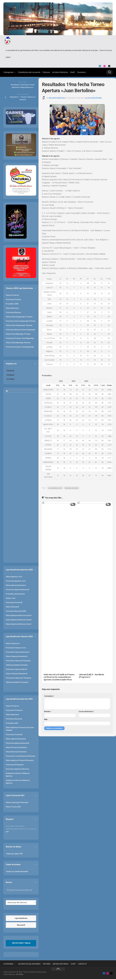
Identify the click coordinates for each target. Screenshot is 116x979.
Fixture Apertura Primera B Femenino (20, 760)
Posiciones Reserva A (14, 719)
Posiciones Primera (13, 299)
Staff (72, 72)
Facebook (10, 371)
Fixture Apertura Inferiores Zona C (18, 624)
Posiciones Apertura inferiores (17, 769)
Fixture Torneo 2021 (13, 807)
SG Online (19, 974)
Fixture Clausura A (12, 643)
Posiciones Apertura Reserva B (17, 743)
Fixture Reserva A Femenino (16, 752)
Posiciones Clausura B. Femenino (18, 678)
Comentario (49, 696)
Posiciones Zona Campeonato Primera (20, 321)
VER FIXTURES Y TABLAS (21, 943)
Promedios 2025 (12, 304)
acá (7, 831)
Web (45, 719)
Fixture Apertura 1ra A (14, 577)
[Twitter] (109, 66)
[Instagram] (104, 66)
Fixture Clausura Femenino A (16, 656)
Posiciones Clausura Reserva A (17, 652)
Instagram (10, 375)
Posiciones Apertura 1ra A (15, 581)
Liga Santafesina (94, 98)
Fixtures (46, 72)
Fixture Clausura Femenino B (16, 674)
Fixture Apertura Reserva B (16, 739)
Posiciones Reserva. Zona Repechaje (20, 347)
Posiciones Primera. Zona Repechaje (20, 338)
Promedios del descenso (15, 594)
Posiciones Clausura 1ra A (16, 648)
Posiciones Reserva (13, 312)
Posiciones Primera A (14, 710)
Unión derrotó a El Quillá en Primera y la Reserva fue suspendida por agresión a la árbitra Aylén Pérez (59, 677)
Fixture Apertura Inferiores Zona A (18, 615)
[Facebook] (100, 66)
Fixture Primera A (12, 295)
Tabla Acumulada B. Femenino (17, 682)
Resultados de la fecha (71, 488)
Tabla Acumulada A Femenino (17, 665)
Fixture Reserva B (12, 607)
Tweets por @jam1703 (14, 854)
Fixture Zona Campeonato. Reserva (19, 325)
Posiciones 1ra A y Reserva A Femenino (20, 756)
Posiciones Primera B (14, 602)
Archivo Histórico (60, 72)
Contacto (81, 72)
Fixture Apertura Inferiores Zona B (18, 620)
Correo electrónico (86, 711)
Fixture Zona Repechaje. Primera (18, 334)
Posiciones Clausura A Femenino (18, 661)
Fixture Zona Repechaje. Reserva (18, 342)
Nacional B (21, 925)
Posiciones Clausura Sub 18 (16, 669)
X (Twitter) (11, 379)
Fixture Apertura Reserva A (16, 585)
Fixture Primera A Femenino (16, 747)
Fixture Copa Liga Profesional (17, 802)
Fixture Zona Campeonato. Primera (19, 317)
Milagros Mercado (57, 98)
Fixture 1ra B (10, 598)
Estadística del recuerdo (29, 72)
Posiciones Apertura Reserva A (17, 589)
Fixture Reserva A (12, 308)
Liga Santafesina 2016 (55, 488)
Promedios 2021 (12, 723)
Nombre (47, 711)
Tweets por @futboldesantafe (17, 871)
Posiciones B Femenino (15, 765)
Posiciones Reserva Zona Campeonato (20, 330)
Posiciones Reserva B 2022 (16, 611)
